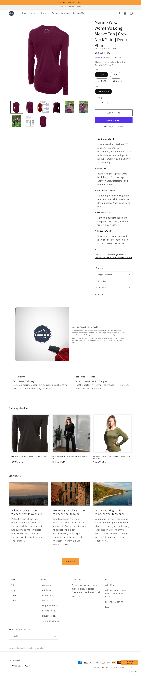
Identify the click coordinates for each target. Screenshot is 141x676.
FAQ (107, 607)
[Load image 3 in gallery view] (43, 107)
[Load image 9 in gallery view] (43, 121)
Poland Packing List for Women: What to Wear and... (27, 512)
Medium (101, 80)
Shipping (98, 57)
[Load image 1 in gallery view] (16, 107)
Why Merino (111, 585)
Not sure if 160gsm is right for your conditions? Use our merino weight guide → (113, 257)
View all (70, 561)
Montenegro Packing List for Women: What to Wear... (69, 512)
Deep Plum (103, 91)
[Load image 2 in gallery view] (30, 107)
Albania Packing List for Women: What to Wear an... (111, 512)
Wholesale (47, 595)
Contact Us (47, 600)
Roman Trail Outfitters (108, 668)
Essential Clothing (114, 601)
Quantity (98, 97)
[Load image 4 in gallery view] (56, 107)
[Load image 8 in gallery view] (30, 121)
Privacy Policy (49, 615)
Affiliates (46, 590)
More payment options (113, 127)
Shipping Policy (50, 605)
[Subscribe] (55, 636)
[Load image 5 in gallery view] (70, 107)
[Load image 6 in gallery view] (83, 107)
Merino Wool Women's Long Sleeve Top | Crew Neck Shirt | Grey (29, 457)
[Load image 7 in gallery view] (16, 121)
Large (116, 80)
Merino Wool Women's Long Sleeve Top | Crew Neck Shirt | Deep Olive (112, 457)
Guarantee (47, 585)
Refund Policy (49, 610)
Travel (14, 595)
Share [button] (101, 294)
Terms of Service (50, 621)
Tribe (13, 585)
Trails (13, 600)
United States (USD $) (21, 666)
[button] (33, 13)
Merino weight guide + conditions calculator (27, 648)
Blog (13, 590)
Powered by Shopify (125, 668)
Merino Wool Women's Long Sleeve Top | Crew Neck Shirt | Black (70, 457)
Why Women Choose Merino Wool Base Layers (115, 593)
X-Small (101, 74)
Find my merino (130, 663)
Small (115, 74)
